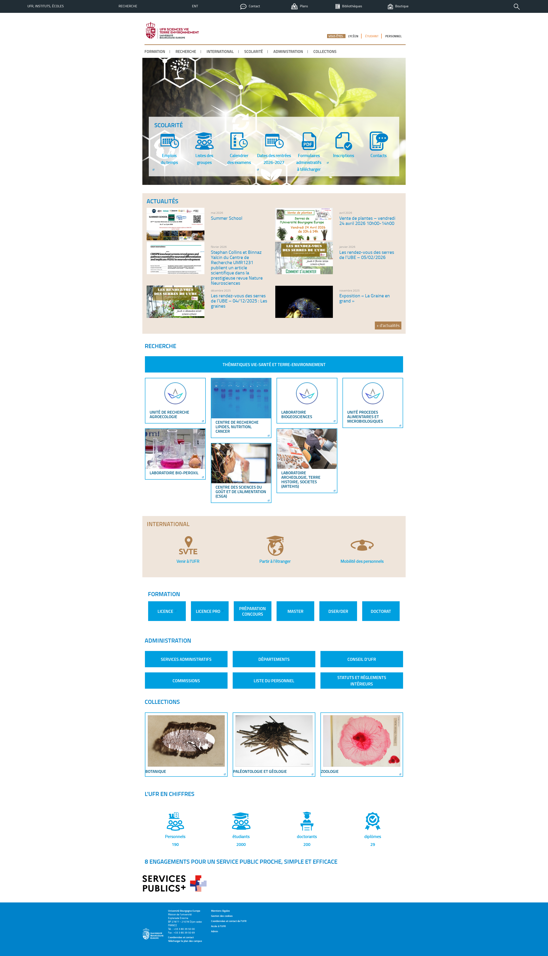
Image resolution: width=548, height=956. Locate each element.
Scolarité (253, 51)
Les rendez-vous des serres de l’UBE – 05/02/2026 (366, 254)
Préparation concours (252, 611)
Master (295, 611)
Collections (325, 51)
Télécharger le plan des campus (185, 941)
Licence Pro (208, 611)
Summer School (226, 218)
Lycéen (353, 36)
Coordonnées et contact (181, 937)
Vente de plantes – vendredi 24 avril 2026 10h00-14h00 (367, 220)
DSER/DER (338, 611)
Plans (304, 6)
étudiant (371, 36)
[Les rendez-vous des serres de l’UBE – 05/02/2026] (304, 273)
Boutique (401, 6)
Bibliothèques (352, 6)
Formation (154, 51)
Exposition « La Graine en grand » (364, 298)
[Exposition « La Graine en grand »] (304, 316)
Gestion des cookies (222, 916)
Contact (254, 6)
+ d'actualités (388, 325)
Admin (214, 931)
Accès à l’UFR (218, 926)
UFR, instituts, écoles (45, 6)
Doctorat (381, 611)
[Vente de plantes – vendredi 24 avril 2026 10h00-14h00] (304, 239)
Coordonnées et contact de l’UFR (228, 921)
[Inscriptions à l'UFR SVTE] (327, 163)
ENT (195, 6)
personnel (393, 36)
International (220, 51)
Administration (288, 51)
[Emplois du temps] (153, 170)
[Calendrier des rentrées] (257, 170)
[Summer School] (175, 239)
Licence (166, 611)
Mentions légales (220, 911)
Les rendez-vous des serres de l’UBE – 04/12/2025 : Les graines (239, 300)
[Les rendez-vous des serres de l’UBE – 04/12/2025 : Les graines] (175, 316)
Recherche (128, 6)
